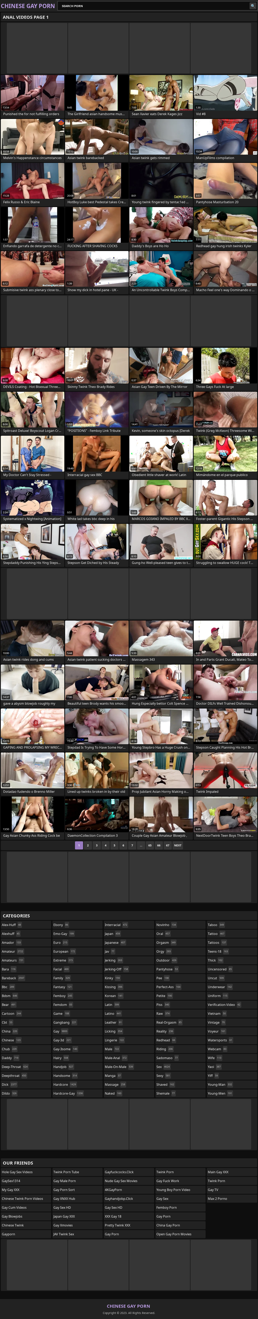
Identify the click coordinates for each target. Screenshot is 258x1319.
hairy (60, 1058)
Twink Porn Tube (66, 1172)
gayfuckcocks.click (119, 1172)
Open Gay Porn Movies (173, 1234)
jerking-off (116, 969)
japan (112, 933)
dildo (9, 1093)
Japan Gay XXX (64, 1216)
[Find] (253, 5)
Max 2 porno (217, 1198)
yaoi (214, 1067)
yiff (213, 1075)
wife (214, 1058)
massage (115, 1084)
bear (9, 1004)
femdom (62, 1004)
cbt (7, 1022)
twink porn (165, 1172)
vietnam (217, 1013)
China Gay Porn (168, 1225)
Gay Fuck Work (167, 1181)
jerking (113, 960)
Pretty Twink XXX (117, 1225)
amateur (12, 951)
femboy (62, 996)
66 (158, 845)
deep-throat (15, 1067)
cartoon (11, 1013)
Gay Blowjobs (12, 1216)
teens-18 (218, 951)
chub (9, 1049)
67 (167, 845)
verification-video (224, 1004)
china (9, 1031)
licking (113, 1031)
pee (162, 978)
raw (163, 1013)
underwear (220, 987)
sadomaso (167, 1058)
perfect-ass (168, 987)
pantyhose (167, 969)
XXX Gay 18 (113, 1216)
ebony (60, 925)
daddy (10, 1058)
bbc (8, 987)
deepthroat (14, 1075)
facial (61, 969)
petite (164, 996)
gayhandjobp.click (119, 1198)
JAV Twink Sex (63, 1234)
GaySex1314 (11, 1181)
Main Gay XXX (218, 1172)
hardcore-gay (68, 1093)
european (64, 951)
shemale (165, 1093)
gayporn (8, 1234)
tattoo (216, 933)
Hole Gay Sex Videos (17, 1172)
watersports (220, 1040)
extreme (63, 960)
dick (9, 1084)
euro (60, 942)
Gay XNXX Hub (64, 1198)
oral (163, 933)
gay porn (112, 1234)
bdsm (9, 996)
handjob (63, 1067)
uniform (217, 996)
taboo (216, 925)
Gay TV (213, 1190)
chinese (11, 1040)
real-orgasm (169, 1022)
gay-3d (62, 1040)
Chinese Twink (13, 1225)
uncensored (220, 969)
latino (113, 1013)
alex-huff (11, 925)
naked (113, 1093)
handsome (65, 1075)
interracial (116, 925)
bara (9, 969)
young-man (220, 1084)
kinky (112, 978)
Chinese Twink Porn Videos (22, 1198)
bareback (13, 978)
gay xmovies (63, 1225)
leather (113, 1022)
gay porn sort (64, 1190)
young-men (220, 1093)
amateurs (12, 960)
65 (150, 845)
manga (113, 1075)
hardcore (64, 1084)
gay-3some (65, 1049)
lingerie (114, 1040)
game (61, 1013)
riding (164, 1049)
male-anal (116, 1058)
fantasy (62, 987)
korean (114, 996)
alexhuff (11, 933)
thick (215, 960)
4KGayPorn (113, 1190)
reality (164, 1031)
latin (112, 1004)
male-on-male (119, 1067)
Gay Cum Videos (14, 1207)
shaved (165, 1084)
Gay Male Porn (64, 1181)
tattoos (217, 942)
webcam (217, 1049)
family (61, 978)
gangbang (64, 1022)
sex (163, 1067)
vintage (216, 1022)
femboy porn (166, 1207)
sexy (163, 1075)
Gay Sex (162, 1198)
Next (177, 845)
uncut (216, 978)
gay (60, 1031)
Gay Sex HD (62, 1207)
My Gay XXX (10, 1190)
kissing (113, 987)
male (112, 1049)
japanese (115, 942)
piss (162, 1004)
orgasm (166, 942)
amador (11, 942)
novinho (166, 925)
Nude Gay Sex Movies (121, 1181)
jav (109, 951)
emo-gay (63, 933)
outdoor (166, 960)
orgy (163, 951)
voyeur (216, 1031)
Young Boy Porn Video (173, 1190)
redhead (165, 1040)
